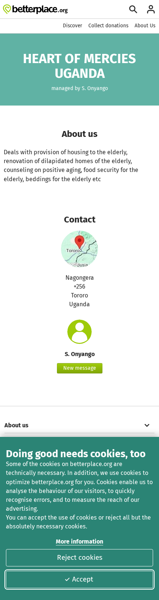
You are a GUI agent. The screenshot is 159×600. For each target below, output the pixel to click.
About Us (145, 26)
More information (79, 541)
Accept (82, 579)
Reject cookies (79, 557)
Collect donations (108, 26)
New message (79, 368)
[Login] (150, 9)
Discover (72, 26)
